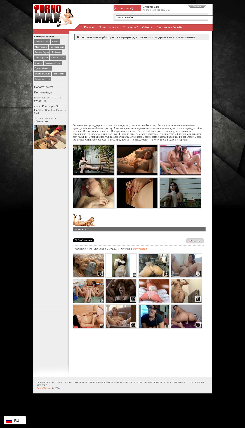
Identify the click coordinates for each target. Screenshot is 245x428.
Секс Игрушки (41, 57)
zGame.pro (41, 121)
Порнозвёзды (43, 92)
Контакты (197, 6)
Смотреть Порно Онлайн (54, 24)
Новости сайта (43, 87)
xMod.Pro (40, 101)
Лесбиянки (56, 52)
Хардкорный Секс (53, 63)
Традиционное (59, 73)
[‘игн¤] (191, 241)
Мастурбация (41, 47)
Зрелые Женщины (43, 68)
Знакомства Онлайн (169, 27)
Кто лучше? (130, 27)
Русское (38, 63)
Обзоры (147, 27)
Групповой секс (57, 47)
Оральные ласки (42, 41)
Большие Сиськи (42, 73)
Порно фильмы (108, 27)
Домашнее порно (42, 79)
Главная (89, 27)
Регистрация (151, 6)
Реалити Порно (42, 52)
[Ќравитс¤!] (199, 241)
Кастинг (55, 41)
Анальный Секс (58, 57)
